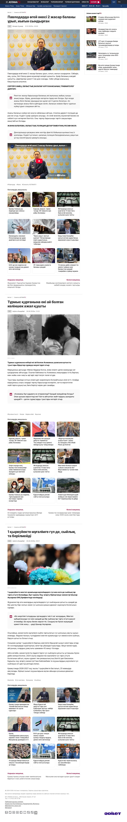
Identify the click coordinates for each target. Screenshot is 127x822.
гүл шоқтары (20, 680)
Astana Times (9, 6)
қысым (38, 414)
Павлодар (11, 184)
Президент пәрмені (60, 6)
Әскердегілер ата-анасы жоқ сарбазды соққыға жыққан (107, 31)
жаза (22, 414)
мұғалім (11, 680)
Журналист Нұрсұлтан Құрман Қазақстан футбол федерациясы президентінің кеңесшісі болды (24, 285)
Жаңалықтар (33, 2)
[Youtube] (25, 812)
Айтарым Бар (30, 6)
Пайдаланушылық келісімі (14, 802)
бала (19, 184)
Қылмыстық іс (13, 414)
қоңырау (30, 680)
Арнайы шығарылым (44, 6)
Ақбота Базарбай (18, 311)
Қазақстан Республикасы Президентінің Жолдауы (22, 804)
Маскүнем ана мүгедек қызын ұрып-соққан (63, 777)
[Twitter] (10, 812)
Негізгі (10, 12)
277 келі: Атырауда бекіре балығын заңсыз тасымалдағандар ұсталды (108, 43)
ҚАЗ (114, 2)
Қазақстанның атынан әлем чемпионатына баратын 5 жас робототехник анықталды (24, 778)
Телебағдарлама (72, 2)
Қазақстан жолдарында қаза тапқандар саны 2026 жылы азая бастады (64, 514)
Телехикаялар (57, 2)
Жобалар (45, 2)
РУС (119, 2)
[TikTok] (28, 812)
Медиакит (8, 807)
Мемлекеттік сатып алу (13, 805)
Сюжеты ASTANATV (29, 184)
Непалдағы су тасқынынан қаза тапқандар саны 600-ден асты (108, 55)
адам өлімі (30, 414)
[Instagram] (14, 812)
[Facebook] (6, 812)
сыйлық (38, 680)
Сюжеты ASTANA (20, 12)
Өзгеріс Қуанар (18, 26)
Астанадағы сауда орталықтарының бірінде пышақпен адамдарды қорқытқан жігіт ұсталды (25, 515)
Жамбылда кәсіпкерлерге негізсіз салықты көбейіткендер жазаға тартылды (63, 284)
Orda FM (85, 2)
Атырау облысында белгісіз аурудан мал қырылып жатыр (108, 19)
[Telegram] (21, 812)
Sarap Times (20, 6)
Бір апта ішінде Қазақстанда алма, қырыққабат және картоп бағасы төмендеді (109, 67)
